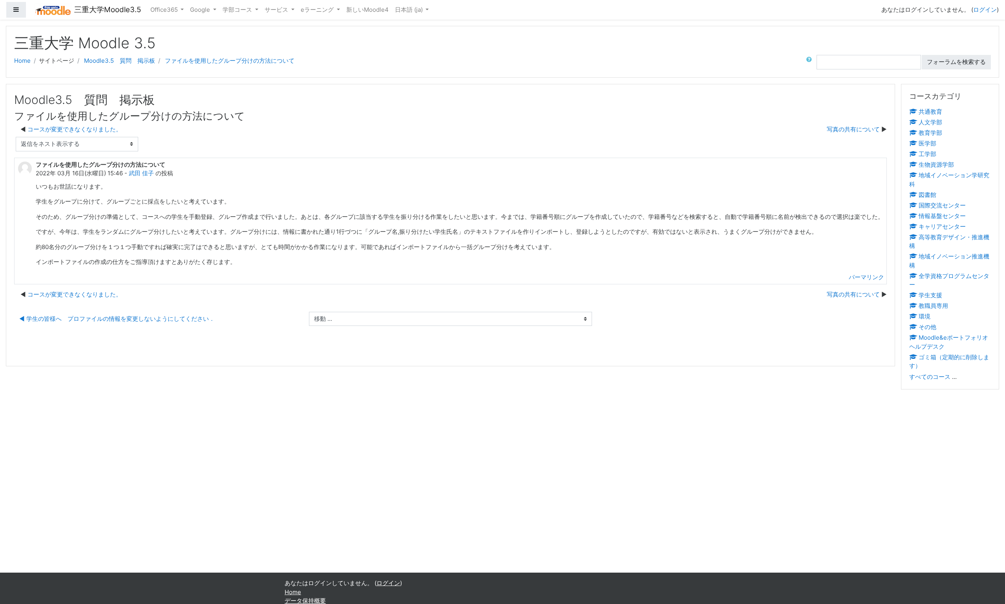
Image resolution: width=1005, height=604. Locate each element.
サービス (277, 9)
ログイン (985, 9)
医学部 (927, 143)
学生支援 (930, 295)
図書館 (927, 194)
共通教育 (930, 111)
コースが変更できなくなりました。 (74, 129)
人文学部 (930, 122)
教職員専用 (933, 305)
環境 (924, 316)
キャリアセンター (942, 226)
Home (22, 60)
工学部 (927, 154)
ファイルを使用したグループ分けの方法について (229, 60)
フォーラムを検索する (956, 61)
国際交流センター (942, 205)
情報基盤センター (942, 216)
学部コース (238, 9)
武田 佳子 (141, 173)
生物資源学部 (936, 164)
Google (201, 9)
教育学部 (930, 132)
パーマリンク (866, 277)
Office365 (164, 9)
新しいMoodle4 (367, 9)
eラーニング (318, 9)
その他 (927, 327)
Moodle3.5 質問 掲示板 (119, 60)
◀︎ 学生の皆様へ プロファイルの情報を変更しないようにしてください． (117, 318)
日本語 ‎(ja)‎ (409, 9)
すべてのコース (929, 376)
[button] (811, 62)
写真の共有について (853, 129)
